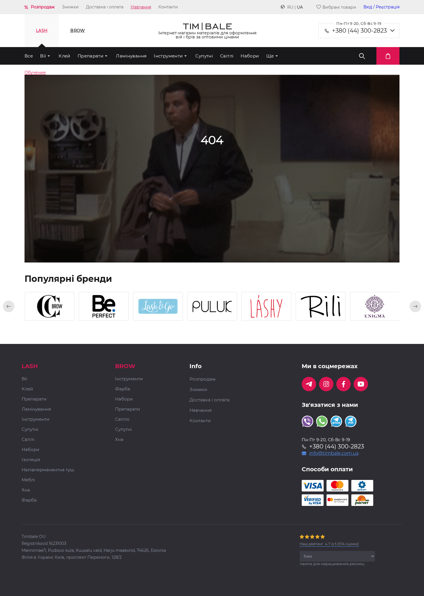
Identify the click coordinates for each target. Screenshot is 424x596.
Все (29, 56)
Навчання (141, 7)
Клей (64, 56)
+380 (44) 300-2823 (359, 30)
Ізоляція (31, 460)
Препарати (90, 56)
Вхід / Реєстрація (381, 7)
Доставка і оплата (104, 7)
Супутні (204, 56)
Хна (26, 490)
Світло (122, 419)
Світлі (226, 56)
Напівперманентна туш (48, 470)
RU (290, 7)
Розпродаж (43, 7)
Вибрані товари (339, 7)
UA (300, 7)
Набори (250, 56)
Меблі (28, 480)
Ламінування (131, 56)
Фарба (29, 500)
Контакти (168, 7)
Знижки (70, 7)
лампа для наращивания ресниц (332, 563)
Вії (43, 56)
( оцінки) (329, 544)
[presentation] (8, 306)
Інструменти (168, 56)
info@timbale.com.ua (334, 453)
